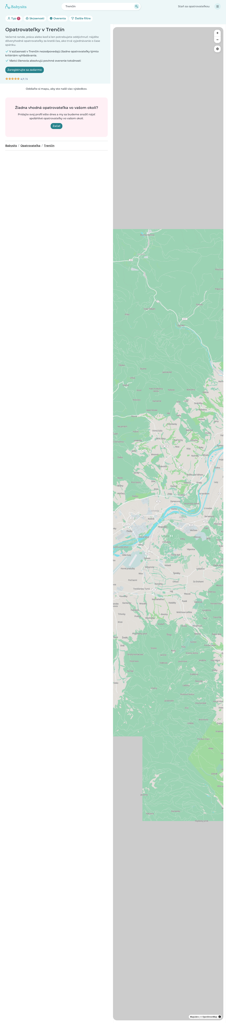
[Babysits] (15, 6)
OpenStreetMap (209, 1016)
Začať (56, 126)
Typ (15, 18)
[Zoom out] (217, 39)
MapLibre (194, 1016)
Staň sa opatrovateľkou (194, 6)
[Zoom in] (217, 33)
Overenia (59, 18)
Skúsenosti (36, 18)
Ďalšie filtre (82, 18)
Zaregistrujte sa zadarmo (24, 69)
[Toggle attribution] (220, 1017)
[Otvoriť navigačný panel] (217, 6)
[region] (168, 523)
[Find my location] (217, 49)
